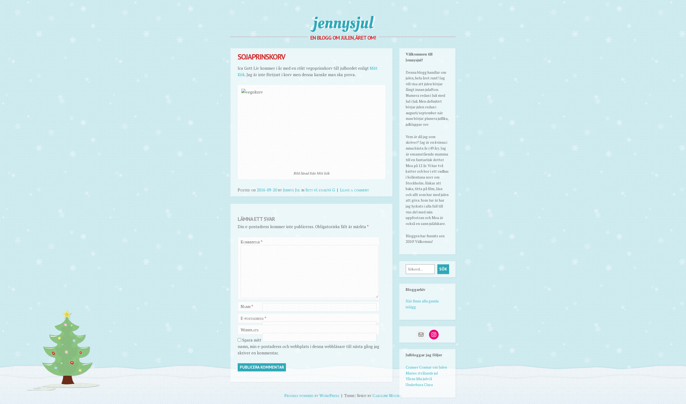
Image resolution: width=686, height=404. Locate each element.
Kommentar (251, 241)
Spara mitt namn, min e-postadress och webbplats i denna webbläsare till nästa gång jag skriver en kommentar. (308, 346)
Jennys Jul (291, 189)
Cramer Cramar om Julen (426, 367)
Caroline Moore (386, 395)
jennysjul (343, 23)
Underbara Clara (419, 384)
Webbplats (250, 329)
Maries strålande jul (422, 373)
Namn (247, 306)
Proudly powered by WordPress (311, 395)
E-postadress (253, 318)
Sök (443, 269)
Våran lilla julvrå (419, 378)
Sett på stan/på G (320, 189)
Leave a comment (354, 189)
